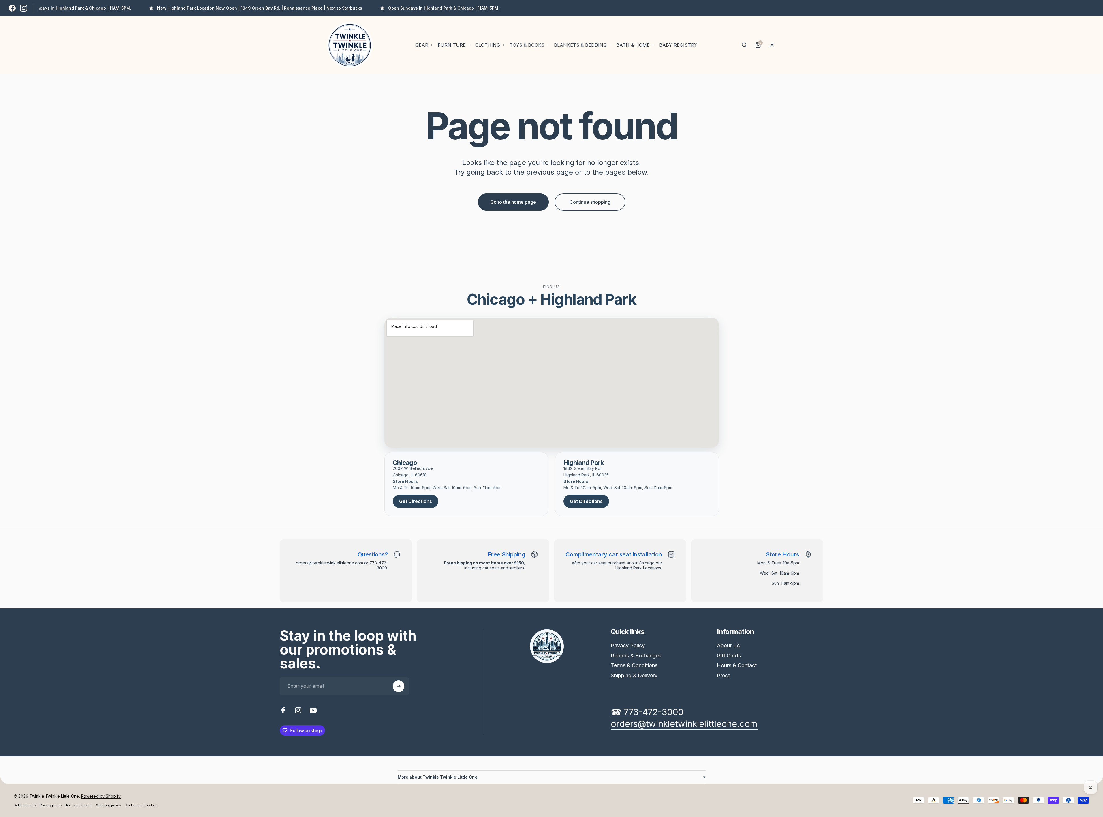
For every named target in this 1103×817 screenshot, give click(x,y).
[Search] (744, 45)
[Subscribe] (398, 686)
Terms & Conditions (634, 665)
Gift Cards (729, 656)
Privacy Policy (628, 645)
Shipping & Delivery (634, 675)
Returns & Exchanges (636, 656)
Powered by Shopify (101, 796)
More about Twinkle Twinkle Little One (552, 777)
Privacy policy (51, 805)
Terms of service (79, 805)
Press (723, 675)
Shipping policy (108, 805)
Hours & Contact (737, 665)
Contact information (140, 805)
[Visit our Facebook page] (12, 8)
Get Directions (415, 501)
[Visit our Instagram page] (23, 8)
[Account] (772, 45)
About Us (728, 645)
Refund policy (25, 805)
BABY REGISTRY (678, 45)
